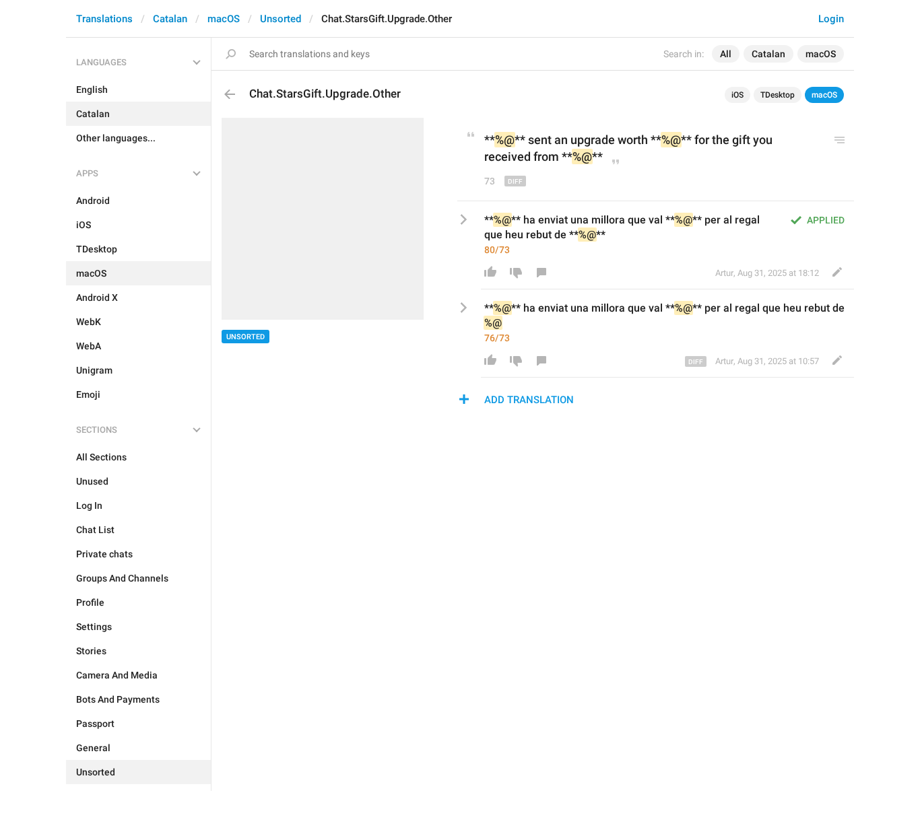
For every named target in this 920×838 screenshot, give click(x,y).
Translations (104, 19)
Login (831, 19)
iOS (737, 95)
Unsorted (280, 19)
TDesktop (777, 95)
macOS (223, 19)
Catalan (170, 19)
